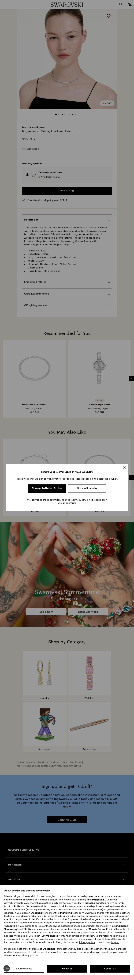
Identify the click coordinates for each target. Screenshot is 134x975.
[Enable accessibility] (6, 968)
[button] (124, 467)
